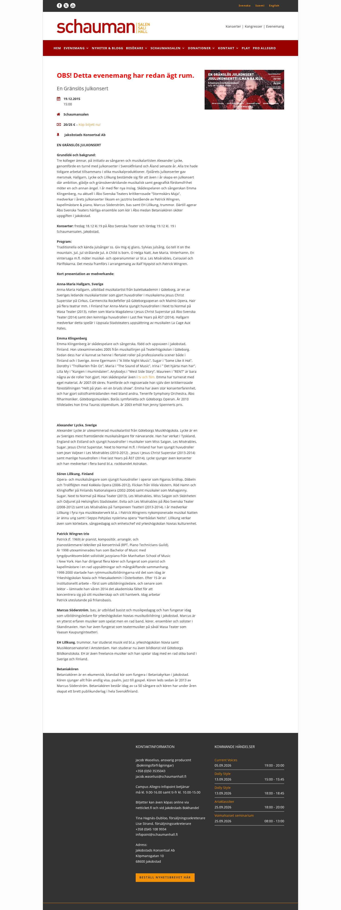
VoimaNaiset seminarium (234, 815)
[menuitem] (244, 5)
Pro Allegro (264, 48)
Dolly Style (223, 773)
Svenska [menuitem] (245, 5)
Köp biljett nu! (90, 124)
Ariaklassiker (224, 801)
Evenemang (74, 48)
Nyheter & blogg (107, 48)
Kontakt (226, 48)
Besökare (134, 48)
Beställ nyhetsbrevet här (165, 877)
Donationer (199, 48)
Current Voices (226, 760)
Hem (57, 48)
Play (246, 48)
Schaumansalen (166, 48)
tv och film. (146, 377)
